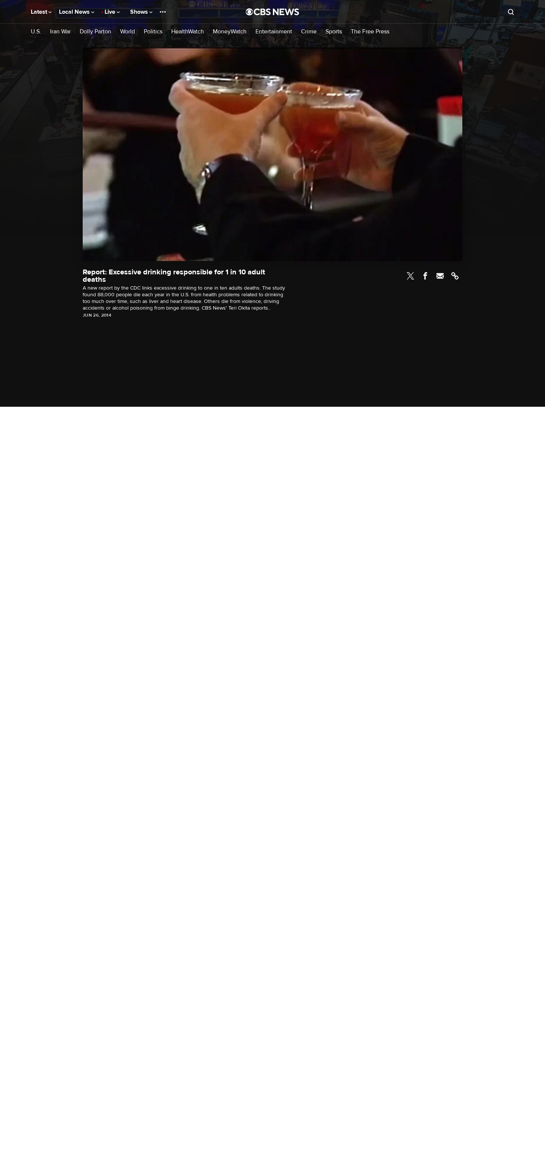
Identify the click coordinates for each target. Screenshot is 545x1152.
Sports (334, 31)
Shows (139, 12)
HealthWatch (187, 31)
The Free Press (370, 31)
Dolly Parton (95, 31)
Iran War (60, 31)
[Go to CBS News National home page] (272, 12)
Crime (309, 31)
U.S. (36, 31)
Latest (40, 12)
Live (111, 12)
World (127, 31)
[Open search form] (511, 12)
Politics (153, 31)
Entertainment (273, 31)
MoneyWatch (230, 31)
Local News (75, 12)
